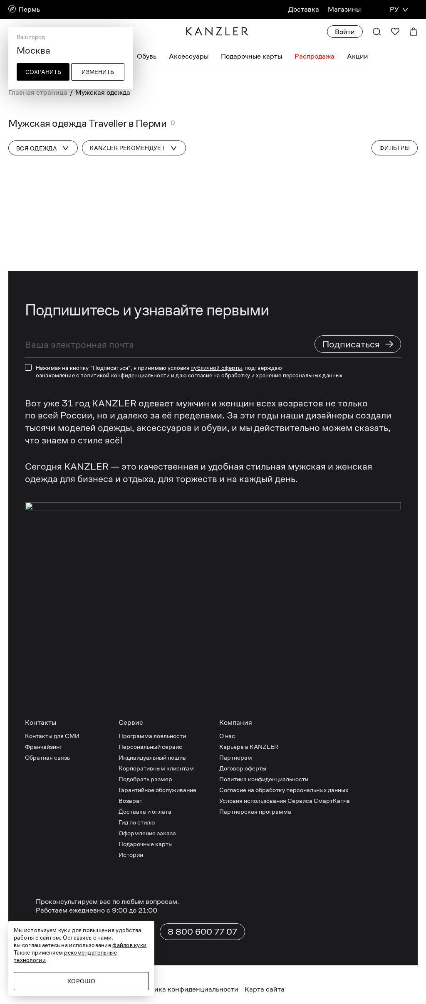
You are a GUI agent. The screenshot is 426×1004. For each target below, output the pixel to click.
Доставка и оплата (145, 811)
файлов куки (129, 945)
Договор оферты (242, 768)
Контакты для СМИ (52, 735)
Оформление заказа (147, 833)
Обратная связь (47, 757)
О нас (227, 735)
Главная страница (37, 92)
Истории (131, 854)
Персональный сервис (150, 746)
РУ (394, 9)
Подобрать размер (145, 779)
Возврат (130, 800)
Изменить (98, 72)
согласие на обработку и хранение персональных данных (265, 375)
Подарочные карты (251, 56)
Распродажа (314, 56)
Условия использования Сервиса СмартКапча (284, 800)
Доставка (303, 9)
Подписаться (358, 344)
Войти (345, 32)
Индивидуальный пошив (152, 757)
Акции (357, 56)
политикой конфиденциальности (125, 375)
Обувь (146, 56)
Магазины (344, 9)
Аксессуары (188, 56)
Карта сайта (265, 989)
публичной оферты (216, 367)
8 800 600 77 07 (202, 932)
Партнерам (235, 757)
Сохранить (43, 72)
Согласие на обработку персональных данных (283, 789)
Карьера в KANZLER (248, 746)
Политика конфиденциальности (263, 779)
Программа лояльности (152, 735)
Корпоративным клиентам (156, 768)
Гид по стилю (137, 822)
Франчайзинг (43, 746)
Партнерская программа (255, 811)
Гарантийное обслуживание (157, 789)
